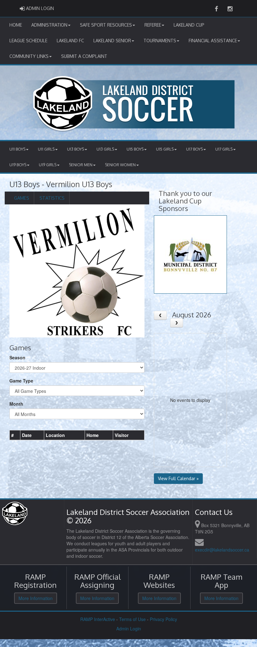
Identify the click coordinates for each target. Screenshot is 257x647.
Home (15, 25)
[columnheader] (15, 435)
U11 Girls (46, 148)
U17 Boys (194, 148)
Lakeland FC (70, 40)
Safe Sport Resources (106, 25)
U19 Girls (47, 164)
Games (21, 198)
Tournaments (160, 40)
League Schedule (28, 40)
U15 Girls (165, 148)
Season (17, 357)
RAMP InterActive (97, 619)
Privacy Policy (163, 619)
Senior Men (80, 164)
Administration (49, 25)
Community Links (29, 56)
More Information (35, 598)
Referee (152, 25)
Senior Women (120, 164)
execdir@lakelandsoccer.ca (222, 550)
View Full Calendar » (178, 478)
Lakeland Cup (189, 25)
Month (16, 404)
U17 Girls (224, 148)
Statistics (52, 198)
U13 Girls (105, 148)
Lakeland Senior (112, 40)
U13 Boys (75, 148)
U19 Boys (17, 164)
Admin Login (128, 628)
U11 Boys (17, 148)
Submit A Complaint (84, 56)
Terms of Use (132, 619)
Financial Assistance (213, 40)
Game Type (21, 380)
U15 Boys (135, 148)
